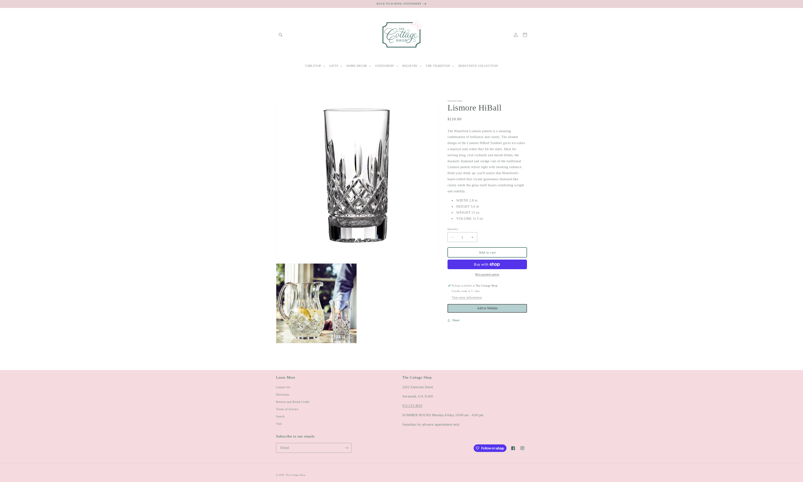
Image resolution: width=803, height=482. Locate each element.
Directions (282, 394)
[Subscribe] (346, 448)
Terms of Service (287, 409)
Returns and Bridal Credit (292, 401)
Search (280, 416)
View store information (467, 297)
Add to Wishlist (487, 308)
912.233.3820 (412, 405)
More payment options (487, 274)
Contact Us (283, 387)
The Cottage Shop (296, 475)
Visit (279, 423)
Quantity (453, 229)
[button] (280, 34)
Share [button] (456, 320)
